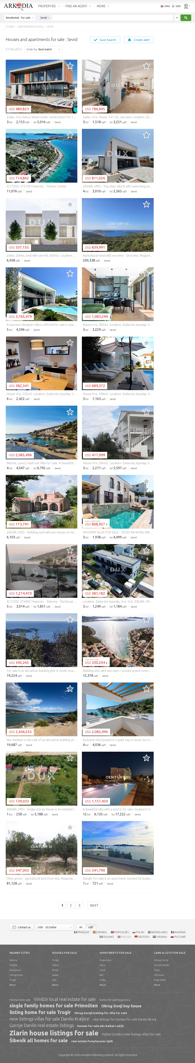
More (13, 985)
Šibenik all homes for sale (39, 1040)
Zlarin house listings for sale (54, 1033)
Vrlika (103, 980)
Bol (101, 975)
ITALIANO (108, 936)
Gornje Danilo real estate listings (42, 1025)
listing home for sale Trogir (40, 1012)
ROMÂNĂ (179, 932)
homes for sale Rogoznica (114, 999)
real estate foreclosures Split (92, 1041)
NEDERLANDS (159, 932)
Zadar (55, 975)
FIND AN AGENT (76, 6)
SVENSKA (161, 936)
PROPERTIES (47, 6)
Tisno (157, 970)
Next (94, 905)
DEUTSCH (143, 936)
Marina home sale (20, 999)
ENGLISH (126, 936)
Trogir (13, 980)
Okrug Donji (16, 975)
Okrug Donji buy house (121, 1006)
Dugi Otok (159, 980)
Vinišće (13, 965)
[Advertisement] (174, 88)
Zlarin (103, 965)
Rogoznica (15, 970)
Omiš (102, 970)
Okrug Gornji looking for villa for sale (100, 1013)
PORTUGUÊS (121, 932)
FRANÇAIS (83, 932)
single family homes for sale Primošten (54, 1005)
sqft (90, 927)
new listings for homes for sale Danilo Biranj (124, 1019)
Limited (96, 1055)
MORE (101, 6)
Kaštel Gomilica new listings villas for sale (131, 1034)
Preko (55, 970)
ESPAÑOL (101, 932)
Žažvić (55, 965)
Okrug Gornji (161, 960)
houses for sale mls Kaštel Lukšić (100, 1026)
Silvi (54, 980)
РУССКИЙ (179, 936)
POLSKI (140, 932)
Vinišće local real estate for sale (65, 999)
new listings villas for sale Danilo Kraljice (49, 1018)
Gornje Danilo (161, 965)
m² (80, 927)
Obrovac (159, 975)
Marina (13, 960)
